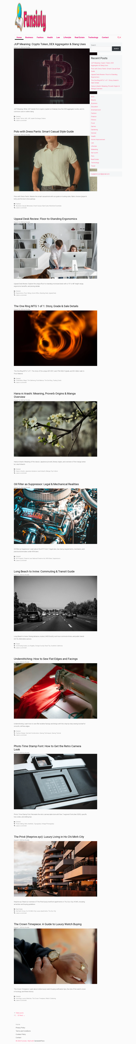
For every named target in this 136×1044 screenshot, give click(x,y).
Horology (18, 998)
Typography (37, 824)
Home (19, 37)
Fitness (93, 120)
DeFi (26, 118)
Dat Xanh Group (20, 911)
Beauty (93, 100)
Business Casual (21, 206)
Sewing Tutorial (56, 733)
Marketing (94, 149)
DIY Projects (19, 558)
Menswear (30, 206)
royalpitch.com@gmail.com (100, 174)
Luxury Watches (27, 998)
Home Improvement (98, 139)
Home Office (35, 293)
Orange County (39, 646)
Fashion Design (20, 733)
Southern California (57, 646)
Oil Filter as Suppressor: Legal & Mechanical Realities (46, 484)
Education (94, 107)
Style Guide (45, 206)
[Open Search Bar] (119, 37)
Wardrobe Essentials (55, 206)
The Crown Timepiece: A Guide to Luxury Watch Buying (48, 924)
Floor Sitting (27, 293)
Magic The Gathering (29, 380)
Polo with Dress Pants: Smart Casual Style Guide (44, 131)
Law (58, 37)
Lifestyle (67, 37)
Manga (48, 471)
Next (22, 1015)
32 (18, 1015)
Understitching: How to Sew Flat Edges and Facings (46, 658)
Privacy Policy (20, 1028)
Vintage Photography (48, 824)
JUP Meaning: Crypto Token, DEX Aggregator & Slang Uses (50, 44)
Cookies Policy (21, 1034)
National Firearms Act (38, 558)
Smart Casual (37, 206)
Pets (92, 156)
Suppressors (56, 558)
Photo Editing (20, 824)
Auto (92, 97)
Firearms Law (28, 558)
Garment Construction (32, 733)
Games (93, 126)
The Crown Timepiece (38, 998)
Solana (43, 118)
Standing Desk (44, 293)
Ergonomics (19, 293)
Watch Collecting (51, 998)
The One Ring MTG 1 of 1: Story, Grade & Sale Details (46, 306)
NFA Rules (49, 558)
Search (93, 45)
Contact (105, 37)
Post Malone (40, 380)
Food (93, 123)
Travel (18, 644)
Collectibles (19, 380)
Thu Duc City (52, 911)
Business (29, 37)
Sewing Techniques (45, 733)
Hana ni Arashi (20, 471)
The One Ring (48, 380)
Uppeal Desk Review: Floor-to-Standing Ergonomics (45, 218)
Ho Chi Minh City (31, 911)
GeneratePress (39, 1041)
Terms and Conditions (23, 1031)
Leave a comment (21, 120)
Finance (93, 116)
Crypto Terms (20, 118)
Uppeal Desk (52, 293)
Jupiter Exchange (36, 118)
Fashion (40, 37)
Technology (93, 37)
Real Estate (79, 37)
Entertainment (96, 110)
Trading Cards (57, 380)
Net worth (94, 153)
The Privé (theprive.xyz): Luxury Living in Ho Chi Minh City (49, 836)
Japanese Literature (31, 471)
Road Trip (47, 646)
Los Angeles (31, 646)
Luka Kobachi (41, 471)
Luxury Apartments (42, 911)
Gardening (94, 130)
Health (50, 37)
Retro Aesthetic (29, 824)
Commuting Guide (21, 646)
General (18, 116)
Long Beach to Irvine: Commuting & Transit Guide (44, 571)
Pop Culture (54, 471)
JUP (29, 118)
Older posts (20, 1013)
